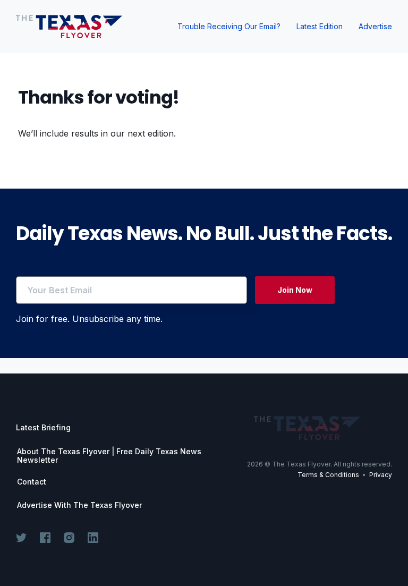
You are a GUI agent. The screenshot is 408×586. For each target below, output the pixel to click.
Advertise (375, 26)
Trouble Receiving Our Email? (228, 26)
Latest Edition (319, 26)
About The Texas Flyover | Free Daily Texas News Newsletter (109, 455)
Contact (31, 482)
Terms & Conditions (328, 475)
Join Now (294, 289)
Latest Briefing (43, 427)
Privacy (380, 475)
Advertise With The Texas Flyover (79, 505)
